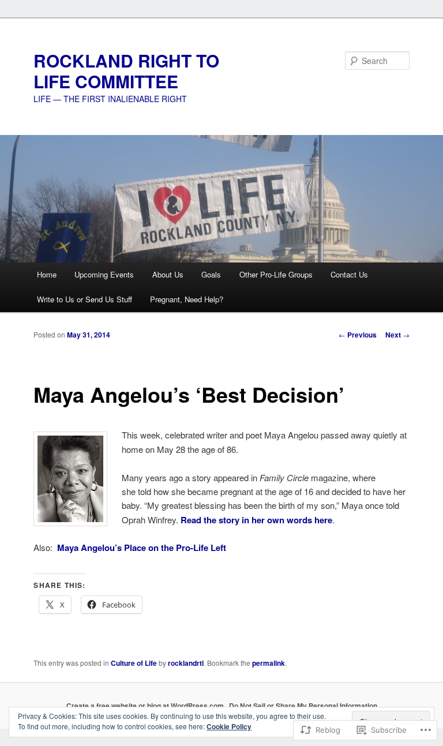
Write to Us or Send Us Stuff (84, 299)
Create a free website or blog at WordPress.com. (146, 705)
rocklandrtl (186, 663)
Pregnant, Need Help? (186, 299)
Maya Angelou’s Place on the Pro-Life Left (141, 547)
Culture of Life (134, 663)
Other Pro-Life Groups (276, 274)
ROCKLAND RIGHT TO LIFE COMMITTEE (126, 70)
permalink (268, 663)
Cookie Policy (229, 726)
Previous (358, 334)
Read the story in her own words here (256, 519)
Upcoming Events (104, 274)
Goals (211, 274)
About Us (167, 274)
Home (47, 274)
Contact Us (349, 274)
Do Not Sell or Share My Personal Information (303, 705)
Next (397, 334)
